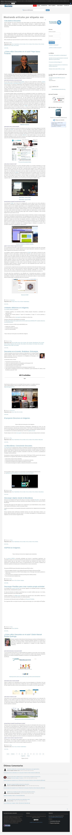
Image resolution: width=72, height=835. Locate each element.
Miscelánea (37, 499)
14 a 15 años (17, 580)
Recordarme (51, 40)
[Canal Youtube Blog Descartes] (58, 99)
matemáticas (26, 301)
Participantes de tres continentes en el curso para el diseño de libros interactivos (20, 772)
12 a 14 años (29, 44)
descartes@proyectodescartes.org (58, 89)
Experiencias (12, 410)
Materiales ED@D (24, 294)
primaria (6, 45)
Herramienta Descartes (55, 821)
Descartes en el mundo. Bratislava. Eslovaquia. (21, 351)
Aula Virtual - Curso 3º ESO (25, 197)
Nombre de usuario (52, 31)
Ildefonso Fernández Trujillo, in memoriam (12, 795)
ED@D (22, 81)
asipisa (22, 580)
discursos (41, 439)
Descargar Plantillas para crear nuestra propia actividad (24, 586)
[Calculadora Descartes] (58, 112)
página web (17, 595)
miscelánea (41, 491)
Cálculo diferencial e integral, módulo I (11, 803)
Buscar (47, 10)
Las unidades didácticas (9, 309)
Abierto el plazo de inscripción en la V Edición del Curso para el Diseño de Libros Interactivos (22, 780)
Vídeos (11, 540)
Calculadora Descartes (12, 21)
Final (28, 755)
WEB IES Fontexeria (24, 124)
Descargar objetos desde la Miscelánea (18, 498)
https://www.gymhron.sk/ (9, 386)
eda (15, 412)
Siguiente (23, 755)
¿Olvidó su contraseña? (53, 45)
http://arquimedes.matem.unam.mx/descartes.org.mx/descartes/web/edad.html (24, 676)
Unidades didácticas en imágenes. (16, 308)
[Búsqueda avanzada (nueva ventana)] (55, 22)
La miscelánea (7, 447)
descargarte (18, 317)
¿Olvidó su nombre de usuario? (55, 47)
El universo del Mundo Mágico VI (55, 62)
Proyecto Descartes (16, 588)
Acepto (13, 3)
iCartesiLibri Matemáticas (24, 803)
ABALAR (24, 135)
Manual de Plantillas (30, 599)
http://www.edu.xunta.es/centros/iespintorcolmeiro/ (25, 719)
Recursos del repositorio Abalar (25, 162)
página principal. (32, 430)
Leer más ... (6, 47)
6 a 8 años (17, 45)
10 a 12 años (41, 44)
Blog (11, 42)
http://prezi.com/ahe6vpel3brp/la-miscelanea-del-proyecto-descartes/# (19, 473)
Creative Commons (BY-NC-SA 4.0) (36, 822)
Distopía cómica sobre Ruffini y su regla (57, 68)
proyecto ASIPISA (11, 558)
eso (13, 44)
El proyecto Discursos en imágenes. (17, 418)
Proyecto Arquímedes (54, 823)
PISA (5, 509)
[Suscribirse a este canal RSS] (45, 19)
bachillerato (17, 44)
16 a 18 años (35, 44)
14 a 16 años (23, 44)
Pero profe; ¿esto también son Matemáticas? (58, 55)
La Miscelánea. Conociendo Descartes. (18, 446)
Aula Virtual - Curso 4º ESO (25, 199)
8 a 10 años (11, 45)
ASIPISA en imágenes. (12, 548)
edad (13, 301)
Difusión (37, 772)
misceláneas (16, 83)
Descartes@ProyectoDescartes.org (56, 817)
